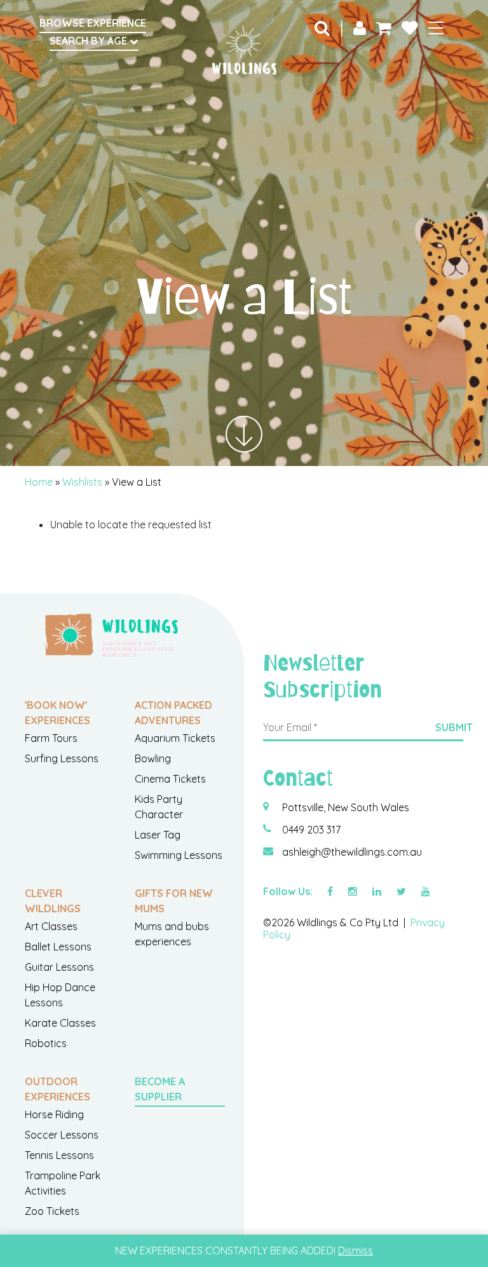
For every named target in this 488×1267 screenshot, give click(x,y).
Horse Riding (54, 1114)
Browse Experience (92, 23)
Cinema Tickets (170, 778)
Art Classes (51, 926)
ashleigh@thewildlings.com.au (352, 852)
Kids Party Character (159, 807)
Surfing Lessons (61, 758)
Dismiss (355, 1250)
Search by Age (90, 40)
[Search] (322, 27)
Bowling (153, 758)
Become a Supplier (160, 1089)
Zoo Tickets (52, 1211)
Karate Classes (60, 1023)
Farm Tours (51, 738)
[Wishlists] (409, 27)
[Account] (359, 27)
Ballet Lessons (58, 946)
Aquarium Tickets (175, 738)
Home (39, 482)
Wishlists (82, 482)
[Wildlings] (244, 50)
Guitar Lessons (59, 967)
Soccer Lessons (61, 1134)
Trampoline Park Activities (62, 1183)
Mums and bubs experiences (172, 934)
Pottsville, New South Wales (345, 807)
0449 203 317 (311, 829)
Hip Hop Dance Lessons (60, 995)
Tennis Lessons (59, 1155)
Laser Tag (157, 834)
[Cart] (383, 27)
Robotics (46, 1043)
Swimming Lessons (178, 855)
